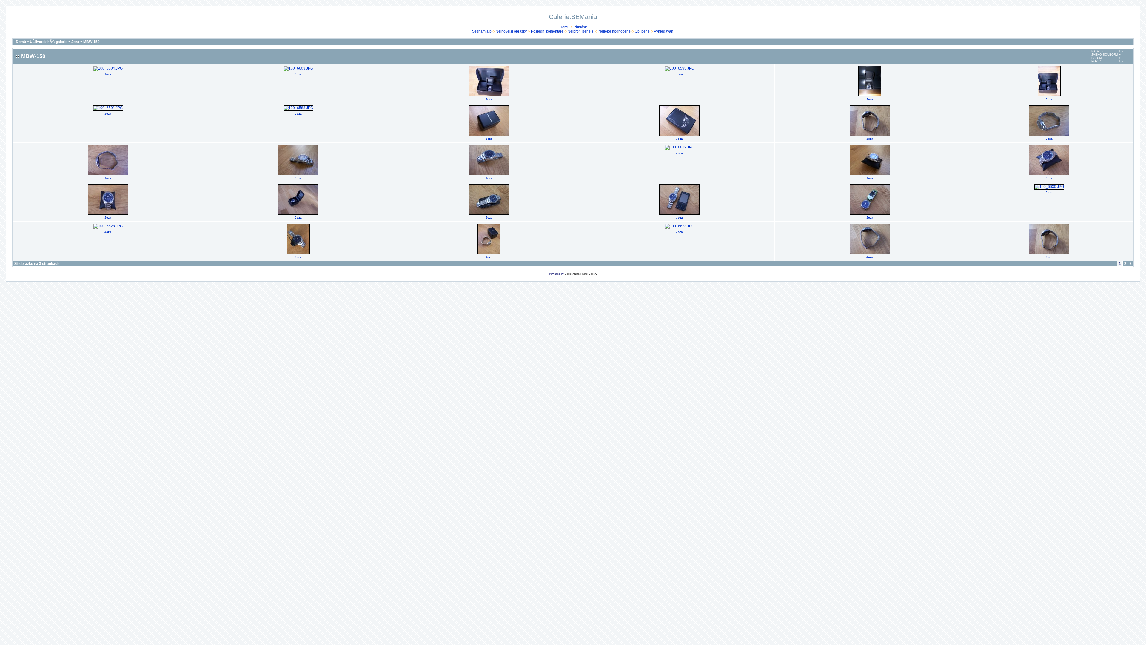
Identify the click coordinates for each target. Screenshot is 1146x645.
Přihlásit (580, 27)
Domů (564, 27)
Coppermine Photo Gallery (581, 273)
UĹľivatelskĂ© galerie (48, 42)
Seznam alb (482, 31)
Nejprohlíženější (581, 31)
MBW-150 (91, 42)
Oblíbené (642, 31)
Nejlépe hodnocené (614, 31)
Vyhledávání (664, 31)
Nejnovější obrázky (511, 31)
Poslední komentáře (547, 31)
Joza (75, 42)
